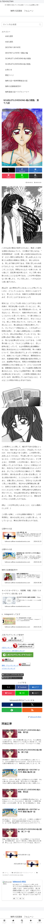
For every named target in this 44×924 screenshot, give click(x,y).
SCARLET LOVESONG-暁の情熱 (13, 674)
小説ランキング (7, 647)
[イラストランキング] (24, 665)
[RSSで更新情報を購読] (32, 710)
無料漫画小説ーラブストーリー (13, 678)
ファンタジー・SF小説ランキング (13, 651)
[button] (40, 24)
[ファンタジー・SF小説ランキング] (23, 647)
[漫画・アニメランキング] (7, 661)
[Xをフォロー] (32, 705)
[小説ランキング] (12, 641)
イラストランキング (8, 668)
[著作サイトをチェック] (12, 705)
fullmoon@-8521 (19, 882)
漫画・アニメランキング (10, 665)
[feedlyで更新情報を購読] (12, 710)
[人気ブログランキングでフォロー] (17, 657)
